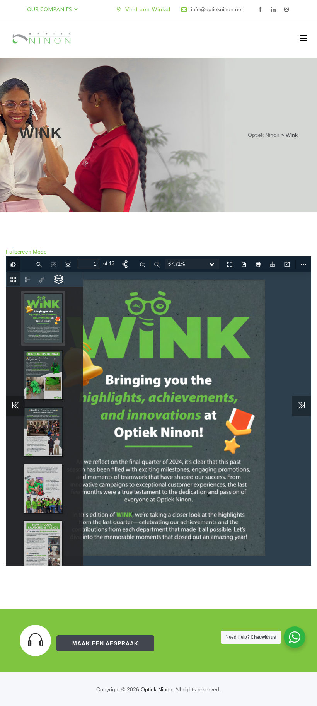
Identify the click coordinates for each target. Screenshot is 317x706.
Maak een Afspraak (105, 643)
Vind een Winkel (147, 9)
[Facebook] (260, 10)
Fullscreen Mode (26, 252)
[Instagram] (286, 10)
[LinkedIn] (273, 10)
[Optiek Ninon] (42, 38)
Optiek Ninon (156, 689)
